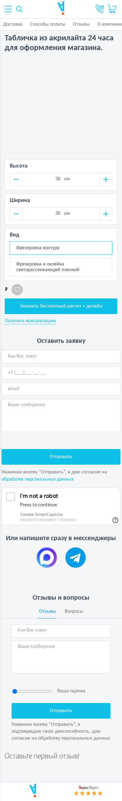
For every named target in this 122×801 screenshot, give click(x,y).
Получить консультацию (30, 320)
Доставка (13, 24)
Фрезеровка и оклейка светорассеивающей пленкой (47, 267)
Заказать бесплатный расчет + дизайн (61, 306)
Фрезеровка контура (37, 248)
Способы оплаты (47, 24)
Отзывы (81, 24)
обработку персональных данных (38, 479)
